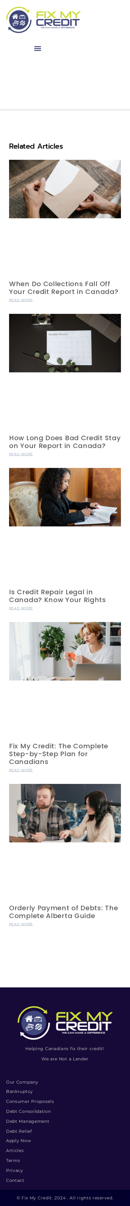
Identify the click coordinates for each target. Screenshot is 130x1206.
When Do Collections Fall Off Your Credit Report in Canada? (63, 287)
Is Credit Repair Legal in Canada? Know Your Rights (57, 596)
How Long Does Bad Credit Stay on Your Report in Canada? (65, 441)
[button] (38, 48)
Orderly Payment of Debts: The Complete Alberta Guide (63, 911)
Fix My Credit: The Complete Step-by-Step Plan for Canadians (58, 753)
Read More (21, 300)
